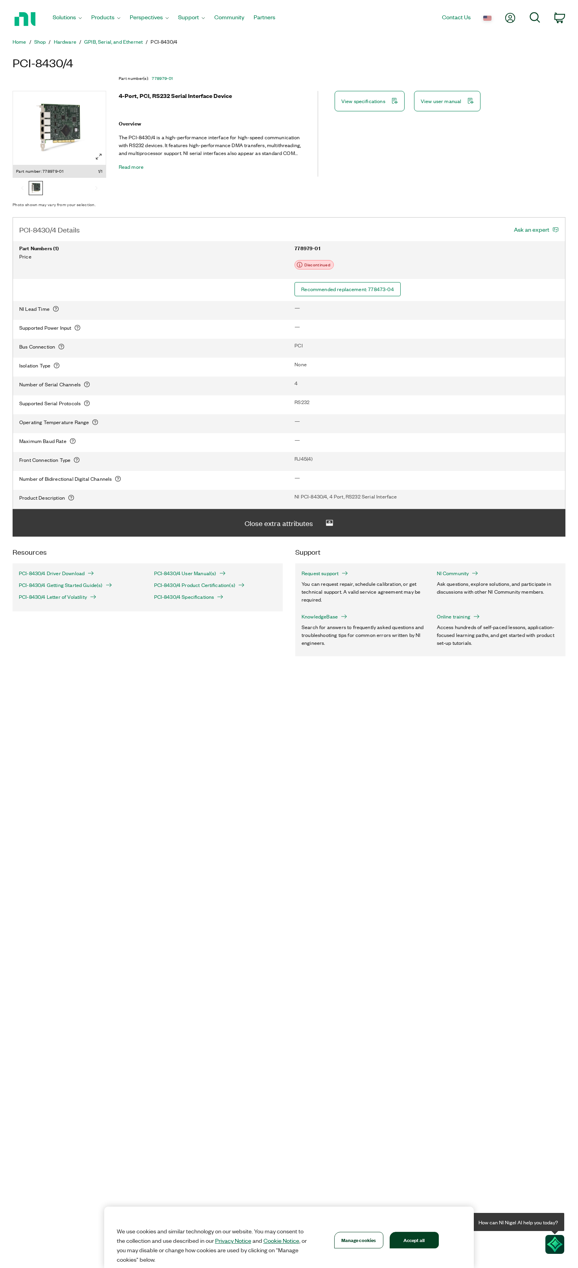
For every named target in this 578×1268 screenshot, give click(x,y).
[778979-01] (36, 189)
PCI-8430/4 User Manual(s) (185, 573)
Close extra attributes (279, 523)
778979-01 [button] (162, 78)
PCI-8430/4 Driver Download (52, 573)
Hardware (65, 41)
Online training (453, 616)
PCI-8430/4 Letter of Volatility (53, 596)
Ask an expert (531, 229)
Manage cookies (358, 1240)
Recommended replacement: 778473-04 (347, 289)
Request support (320, 573)
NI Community (453, 573)
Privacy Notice (233, 1240)
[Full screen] (98, 156)
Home (19, 41)
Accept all (414, 1240)
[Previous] (22, 189)
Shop (40, 41)
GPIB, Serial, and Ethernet (113, 41)
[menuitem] (67, 19)
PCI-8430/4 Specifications (184, 596)
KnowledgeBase (320, 616)
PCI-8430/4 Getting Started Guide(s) (61, 585)
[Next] (96, 189)
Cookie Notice (281, 1240)
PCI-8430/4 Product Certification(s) (194, 585)
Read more (131, 166)
